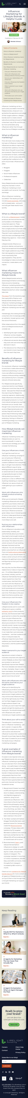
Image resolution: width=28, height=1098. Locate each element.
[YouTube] (13, 1072)
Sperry (17, 842)
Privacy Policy (20, 1052)
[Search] (20, 4)
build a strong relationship (17, 552)
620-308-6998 (6, 1084)
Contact (5, 1050)
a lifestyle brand (14, 217)
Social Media (14, 35)
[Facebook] (3, 1072)
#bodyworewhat (16, 825)
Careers (4, 1047)
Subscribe (6, 1066)
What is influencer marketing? (12, 51)
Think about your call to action (13, 95)
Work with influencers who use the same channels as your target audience (14, 91)
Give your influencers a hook (13, 71)
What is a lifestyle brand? (11, 54)
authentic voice (7, 611)
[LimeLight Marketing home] (9, 4)
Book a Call (14, 1024)
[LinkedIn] (6, 1072)
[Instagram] (9, 1072)
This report (5, 296)
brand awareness (12, 201)
